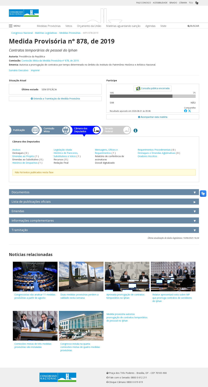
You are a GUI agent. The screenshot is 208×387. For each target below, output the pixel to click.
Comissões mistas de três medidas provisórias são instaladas (32, 345)
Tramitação (20, 230)
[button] (186, 111)
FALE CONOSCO (143, 2)
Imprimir (35, 70)
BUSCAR (194, 25)
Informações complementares (33, 220)
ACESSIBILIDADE (160, 2)
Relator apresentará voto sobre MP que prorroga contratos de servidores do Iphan (172, 298)
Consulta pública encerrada (154, 88)
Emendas (18, 211)
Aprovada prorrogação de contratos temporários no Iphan (125, 296)
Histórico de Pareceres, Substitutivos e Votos (66, 154)
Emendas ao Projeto (23, 156)
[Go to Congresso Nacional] (24, 13)
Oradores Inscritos (147, 156)
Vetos (68, 26)
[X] (189, 111)
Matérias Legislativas (46, 32)
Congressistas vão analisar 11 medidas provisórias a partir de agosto (34, 296)
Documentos (20, 192)
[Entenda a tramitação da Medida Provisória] (135, 130)
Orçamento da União (89, 26)
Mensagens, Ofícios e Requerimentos (106, 151)
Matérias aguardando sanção (123, 26)
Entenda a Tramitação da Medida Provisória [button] (56, 98)
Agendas (150, 26)
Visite (163, 26)
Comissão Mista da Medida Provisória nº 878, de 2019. (50, 60)
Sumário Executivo (18, 70)
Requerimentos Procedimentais (154, 149)
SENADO (173, 2)
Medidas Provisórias (49, 26)
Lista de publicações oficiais (31, 202)
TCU (191, 2)
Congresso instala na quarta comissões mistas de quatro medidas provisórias (80, 347)
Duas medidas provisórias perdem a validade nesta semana (79, 296)
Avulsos (16, 149)
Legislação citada (63, 149)
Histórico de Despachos (25, 162)
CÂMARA (183, 2)
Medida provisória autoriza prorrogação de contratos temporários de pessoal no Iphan (126, 317)
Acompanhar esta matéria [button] (153, 116)
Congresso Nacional (22, 32)
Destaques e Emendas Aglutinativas (157, 152)
